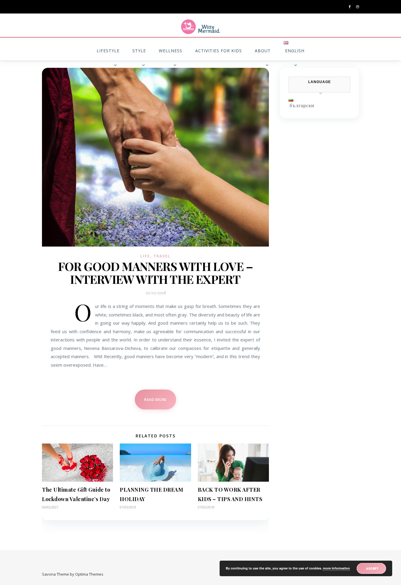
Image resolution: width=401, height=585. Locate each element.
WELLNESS (170, 50)
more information (336, 568)
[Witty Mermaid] (200, 26)
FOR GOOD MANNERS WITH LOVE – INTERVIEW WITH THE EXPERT (155, 272)
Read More (155, 399)
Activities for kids (218, 50)
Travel (162, 256)
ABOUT (263, 50)
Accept (372, 568)
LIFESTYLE (108, 50)
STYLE (139, 50)
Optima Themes (89, 574)
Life (145, 256)
